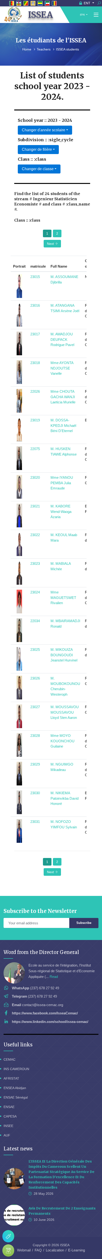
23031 (35, 822)
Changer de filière (37, 149)
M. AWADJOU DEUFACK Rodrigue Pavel (62, 339)
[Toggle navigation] (96, 15)
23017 (35, 334)
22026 (35, 391)
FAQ (38, 1250)
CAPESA (10, 1116)
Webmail (24, 1250)
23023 (35, 563)
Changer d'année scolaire (43, 130)
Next (51, 244)
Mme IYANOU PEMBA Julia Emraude (62, 482)
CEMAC (9, 1059)
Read (54, 977)
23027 (35, 707)
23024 (35, 592)
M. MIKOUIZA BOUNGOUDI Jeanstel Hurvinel (64, 655)
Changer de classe (38, 169)
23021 (35, 506)
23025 (35, 650)
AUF (7, 1135)
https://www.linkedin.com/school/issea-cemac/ (50, 1022)
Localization (55, 1250)
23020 (35, 477)
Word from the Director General (41, 952)
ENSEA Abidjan (15, 1088)
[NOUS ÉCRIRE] (8, 1236)
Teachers (44, 49)
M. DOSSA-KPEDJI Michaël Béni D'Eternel (63, 425)
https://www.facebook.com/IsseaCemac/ (45, 1013)
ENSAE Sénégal (16, 1097)
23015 (35, 277)
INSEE (8, 1126)
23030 (35, 793)
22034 (35, 621)
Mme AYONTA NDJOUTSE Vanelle (62, 368)
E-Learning (76, 1250)
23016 (35, 305)
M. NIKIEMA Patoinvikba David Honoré (65, 798)
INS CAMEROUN (16, 1069)
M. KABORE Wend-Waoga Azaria (61, 511)
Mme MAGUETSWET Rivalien (63, 597)
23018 (35, 363)
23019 (35, 420)
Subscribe (83, 923)
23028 (35, 736)
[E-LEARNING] (8, 1250)
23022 (35, 535)
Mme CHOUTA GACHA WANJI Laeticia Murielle (63, 396)
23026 (35, 678)
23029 (35, 764)
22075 (35, 449)
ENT (87, 3)
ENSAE (9, 1107)
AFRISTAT (11, 1078)
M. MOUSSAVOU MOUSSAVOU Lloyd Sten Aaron (65, 712)
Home (27, 49)
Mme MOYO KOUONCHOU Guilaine (62, 741)
